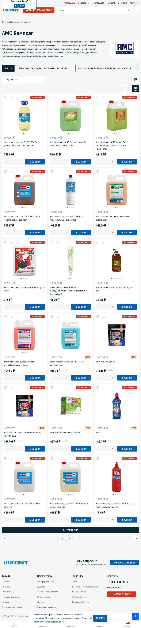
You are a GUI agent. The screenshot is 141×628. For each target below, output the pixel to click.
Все (8, 68)
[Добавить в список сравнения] (11, 97)
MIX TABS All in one (105, 361)
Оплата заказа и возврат (47, 591)
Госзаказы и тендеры (11, 597)
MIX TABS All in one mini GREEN (65, 432)
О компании (83, 2)
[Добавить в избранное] (5, 97)
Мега (98, 432)
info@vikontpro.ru (114, 587)
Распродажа (69, 2)
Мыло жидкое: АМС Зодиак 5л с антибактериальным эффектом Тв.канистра (111, 145)
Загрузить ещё (70, 530)
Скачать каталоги (79, 597)
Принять (100, 618)
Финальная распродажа (12, 607)
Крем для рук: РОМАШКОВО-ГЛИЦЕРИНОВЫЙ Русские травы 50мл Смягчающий (68, 290)
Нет (22, 5)
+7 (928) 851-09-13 (117, 581)
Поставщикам (98, 2)
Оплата (111, 2)
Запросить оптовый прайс (38, 10)
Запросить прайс (121, 594)
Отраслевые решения (46, 607)
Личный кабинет (44, 597)
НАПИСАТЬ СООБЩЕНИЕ (124, 562)
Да (16, 5)
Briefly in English (79, 591)
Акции (74, 581)
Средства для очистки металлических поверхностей (105, 68)
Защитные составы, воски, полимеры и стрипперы (45, 68)
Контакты (134, 2)
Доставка (122, 2)
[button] (23, 133)
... (76, 538)
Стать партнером (9, 591)
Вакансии (6, 587)
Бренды (40, 602)
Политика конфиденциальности (85, 587)
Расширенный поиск (80, 602)
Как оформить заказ (45, 581)
